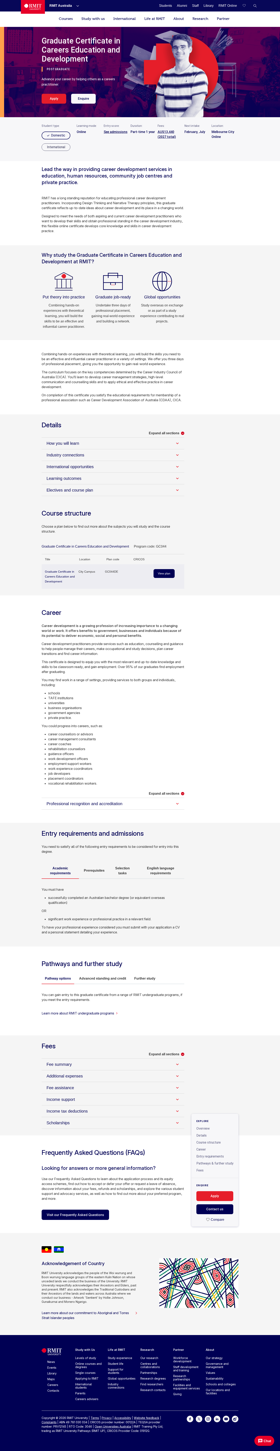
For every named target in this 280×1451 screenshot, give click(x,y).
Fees (200, 1170)
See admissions (115, 132)
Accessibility (122, 1418)
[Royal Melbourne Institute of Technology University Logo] (33, 7)
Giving (177, 1394)
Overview (203, 1128)
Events (51, 1367)
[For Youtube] (226, 1418)
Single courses (85, 1372)
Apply (54, 99)
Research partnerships (181, 1377)
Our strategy (214, 1358)
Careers (52, 1385)
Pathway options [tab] (58, 978)
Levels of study (85, 1358)
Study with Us (85, 1349)
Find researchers (151, 1384)
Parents (80, 1393)
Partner (223, 19)
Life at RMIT (154, 19)
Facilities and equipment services (186, 1386)
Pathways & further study (214, 1163)
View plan (164, 573)
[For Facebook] (190, 1418)
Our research (149, 1358)
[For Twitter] (199, 1418)
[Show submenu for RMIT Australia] (76, 5)
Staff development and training (185, 1368)
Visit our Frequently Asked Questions (75, 1215)
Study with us (93, 19)
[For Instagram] (208, 1418)
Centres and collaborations (150, 1365)
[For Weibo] (235, 1418)
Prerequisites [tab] (94, 870)
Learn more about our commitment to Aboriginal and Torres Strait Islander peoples (85, 1315)
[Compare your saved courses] (247, 6)
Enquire (83, 99)
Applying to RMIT (87, 1378)
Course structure (208, 1142)
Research (200, 19)
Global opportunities (121, 1378)
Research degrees (153, 1378)
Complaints (49, 1422)
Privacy (107, 1418)
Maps (51, 1379)
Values (210, 1372)
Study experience (120, 1358)
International (124, 19)
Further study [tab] (144, 978)
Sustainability (214, 1378)
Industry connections (116, 1385)
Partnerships (148, 1372)
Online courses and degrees (88, 1365)
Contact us (214, 1209)
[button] (255, 5)
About (178, 19)
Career (201, 1149)
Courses (66, 19)
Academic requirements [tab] (60, 870)
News (51, 1362)
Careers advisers (86, 1399)
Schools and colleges (221, 1384)
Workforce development (182, 1359)
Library (52, 1373)
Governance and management (217, 1365)
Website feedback (146, 1418)
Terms (95, 1418)
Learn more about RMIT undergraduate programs (78, 1013)
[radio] (56, 147)
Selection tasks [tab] (122, 870)
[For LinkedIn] (217, 1418)
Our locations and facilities (218, 1391)
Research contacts (153, 1390)
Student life (115, 1363)
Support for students (115, 1371)
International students (83, 1385)
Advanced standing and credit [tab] (102, 978)
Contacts (53, 1390)
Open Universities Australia (113, 1426)
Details (201, 1135)
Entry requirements (210, 1156)
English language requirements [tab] (160, 870)
